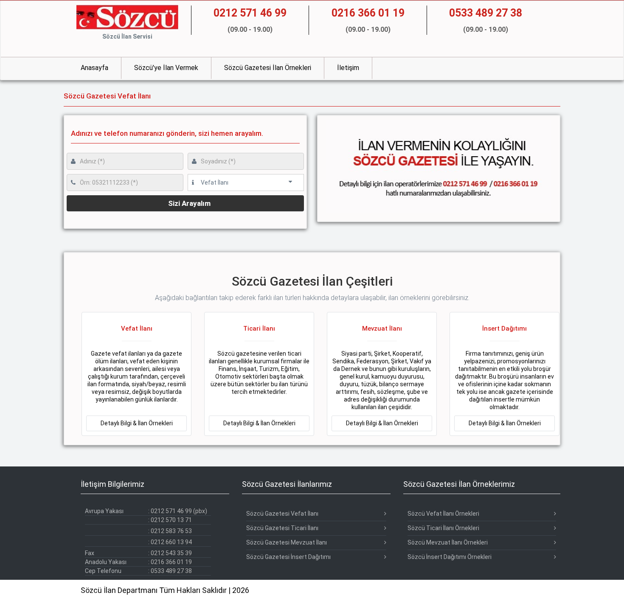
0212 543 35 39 (171, 553)
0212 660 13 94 (171, 542)
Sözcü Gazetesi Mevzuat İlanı (286, 542)
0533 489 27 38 (171, 570)
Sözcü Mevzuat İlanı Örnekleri (448, 542)
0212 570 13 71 (171, 520)
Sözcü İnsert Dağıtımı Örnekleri (450, 556)
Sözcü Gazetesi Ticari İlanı (282, 528)
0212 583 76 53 (171, 531)
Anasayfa (94, 68)
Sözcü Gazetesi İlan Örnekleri (267, 68)
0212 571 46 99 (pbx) (179, 511)
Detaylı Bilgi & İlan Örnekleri (137, 423)
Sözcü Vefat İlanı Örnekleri (443, 513)
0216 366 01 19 (171, 562)
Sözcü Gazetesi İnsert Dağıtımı (288, 556)
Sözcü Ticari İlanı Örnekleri (443, 528)
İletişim (348, 68)
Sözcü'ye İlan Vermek (166, 68)
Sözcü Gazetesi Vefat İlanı (282, 513)
